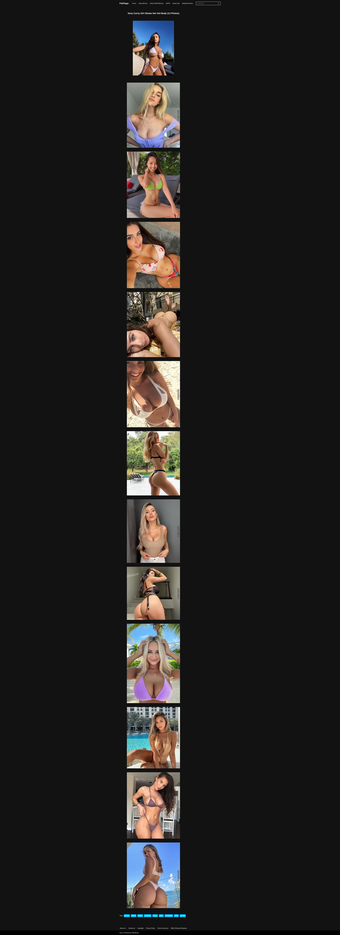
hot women (168, 915)
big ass (127, 915)
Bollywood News (187, 3)
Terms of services (162, 928)
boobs (140, 915)
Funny (134, 3)
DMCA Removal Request (179, 928)
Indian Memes (143, 3)
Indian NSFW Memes (156, 3)
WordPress (135, 932)
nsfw (176, 915)
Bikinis (134, 915)
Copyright (140, 928)
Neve (121, 932)
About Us (123, 928)
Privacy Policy (150, 928)
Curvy (155, 915)
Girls (161, 915)
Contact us (131, 928)
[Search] (218, 3)
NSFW (168, 3)
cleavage (148, 915)
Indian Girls (176, 3)
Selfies (183, 915)
